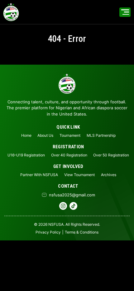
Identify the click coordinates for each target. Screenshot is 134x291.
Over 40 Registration (69, 155)
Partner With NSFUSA (39, 174)
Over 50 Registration (111, 155)
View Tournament (79, 174)
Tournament (70, 135)
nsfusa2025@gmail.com (72, 194)
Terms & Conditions (81, 232)
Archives (108, 174)
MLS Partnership (101, 135)
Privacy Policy (48, 232)
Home (26, 135)
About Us (45, 135)
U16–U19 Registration (26, 155)
